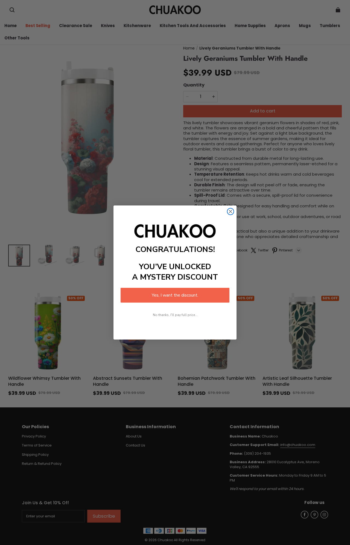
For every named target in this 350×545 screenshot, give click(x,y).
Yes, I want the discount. (175, 295)
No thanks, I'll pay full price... (175, 315)
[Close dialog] (230, 211)
